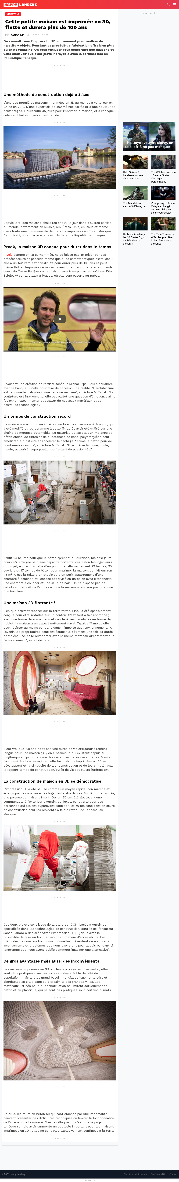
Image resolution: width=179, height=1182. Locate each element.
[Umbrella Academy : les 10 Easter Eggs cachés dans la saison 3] (135, 224)
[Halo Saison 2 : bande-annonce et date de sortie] (135, 162)
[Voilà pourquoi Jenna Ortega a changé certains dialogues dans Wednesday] (163, 193)
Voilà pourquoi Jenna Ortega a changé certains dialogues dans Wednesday (163, 208)
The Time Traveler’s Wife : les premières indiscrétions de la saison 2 (162, 239)
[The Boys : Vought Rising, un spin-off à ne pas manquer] (149, 137)
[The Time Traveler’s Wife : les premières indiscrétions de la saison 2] (163, 224)
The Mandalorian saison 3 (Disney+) (134, 205)
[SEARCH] (168, 4)
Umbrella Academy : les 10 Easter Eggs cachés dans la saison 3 (134, 239)
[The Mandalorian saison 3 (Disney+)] (135, 193)
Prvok (7, 254)
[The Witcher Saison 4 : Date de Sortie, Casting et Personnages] (163, 162)
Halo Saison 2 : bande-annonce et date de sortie (133, 175)
